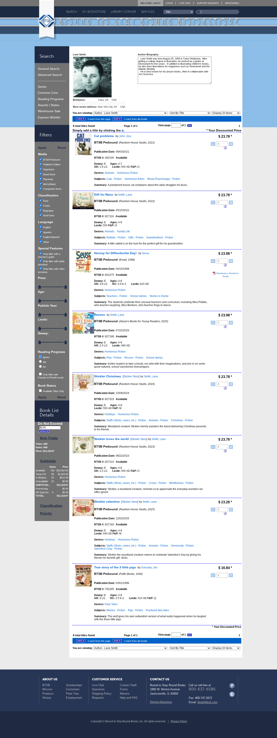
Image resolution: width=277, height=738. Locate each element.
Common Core (48, 92)
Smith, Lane (125, 194)
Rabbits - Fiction (116, 237)
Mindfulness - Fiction (181, 483)
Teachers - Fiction (116, 296)
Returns (125, 693)
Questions (98, 689)
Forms (124, 689)
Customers (73, 689)
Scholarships (74, 685)
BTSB (46, 685)
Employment (74, 697)
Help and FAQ (128, 697)
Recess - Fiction (133, 357)
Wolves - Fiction (115, 610)
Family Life (123, 231)
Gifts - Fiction (135, 237)
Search (71, 12)
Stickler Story (131, 376)
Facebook (232, 686)
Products (48, 693)
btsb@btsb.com (207, 702)
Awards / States (48, 105)
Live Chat (184, 3)
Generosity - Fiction (182, 545)
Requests (98, 697)
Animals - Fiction (158, 420)
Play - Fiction (114, 357)
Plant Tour (72, 693)
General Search (49, 68)
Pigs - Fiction (135, 610)
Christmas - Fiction (182, 420)
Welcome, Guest (150, 3)
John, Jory (125, 136)
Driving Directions (161, 702)
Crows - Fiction (157, 483)
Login (169, 3)
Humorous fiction (135, 178)
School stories (138, 296)
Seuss (145, 253)
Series (42, 86)
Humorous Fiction (127, 172)
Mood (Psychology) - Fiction (163, 178)
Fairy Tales (111, 604)
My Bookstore (94, 12)
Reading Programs (51, 99)
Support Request (208, 3)
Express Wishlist (49, 117)
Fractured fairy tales (157, 610)
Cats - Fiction (114, 178)
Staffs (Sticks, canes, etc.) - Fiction (126, 420)
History (46, 697)
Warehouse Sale (49, 111)
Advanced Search (50, 75)
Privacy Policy (179, 721)
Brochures (232, 3)
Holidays (110, 414)
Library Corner (123, 12)
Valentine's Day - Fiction (108, 548)
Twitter (232, 694)
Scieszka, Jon (149, 567)
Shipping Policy (101, 693)
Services (147, 12)
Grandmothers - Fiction (159, 237)
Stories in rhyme (159, 296)
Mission (47, 689)
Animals (109, 172)
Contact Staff (128, 685)
